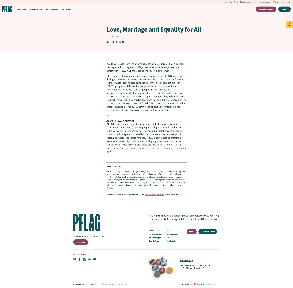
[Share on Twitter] (113, 42)
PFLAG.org (111, 188)
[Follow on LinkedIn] (89, 259)
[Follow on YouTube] (94, 259)
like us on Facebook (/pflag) (167, 144)
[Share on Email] (123, 42)
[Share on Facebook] (116, 42)
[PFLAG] (7, 9)
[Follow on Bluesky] (74, 259)
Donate (285, 9)
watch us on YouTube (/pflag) (122, 148)
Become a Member (266, 9)
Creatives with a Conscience (209, 284)
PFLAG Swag (186, 260)
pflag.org (146, 144)
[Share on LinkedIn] (120, 42)
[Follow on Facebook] (79, 259)
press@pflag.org (154, 195)
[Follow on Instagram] (84, 259)
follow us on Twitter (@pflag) (157, 148)
